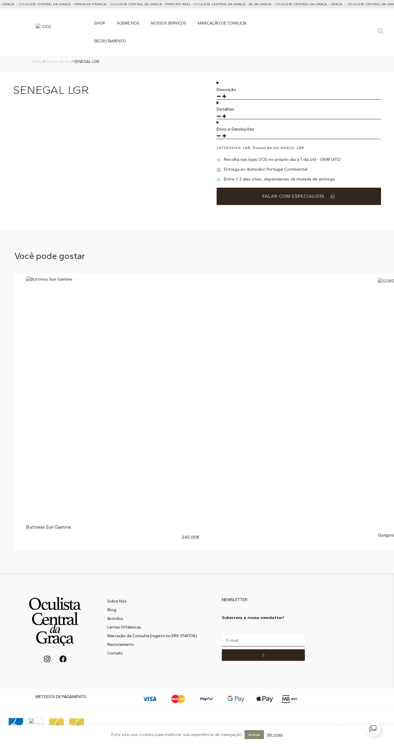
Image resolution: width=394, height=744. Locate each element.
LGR (246, 148)
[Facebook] (63, 659)
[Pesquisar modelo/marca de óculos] (380, 32)
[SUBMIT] (263, 655)
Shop (99, 23)
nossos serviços (168, 23)
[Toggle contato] (373, 729)
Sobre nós (128, 23)
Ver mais (275, 734)
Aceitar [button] (254, 734)
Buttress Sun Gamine (48, 527)
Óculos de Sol (58, 61)
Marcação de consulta (222, 23)
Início (37, 61)
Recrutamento (110, 41)
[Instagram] (47, 659)
